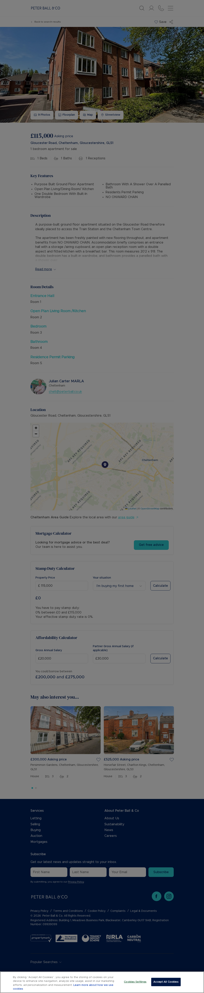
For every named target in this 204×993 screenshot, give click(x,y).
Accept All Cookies (165, 982)
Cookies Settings (135, 982)
